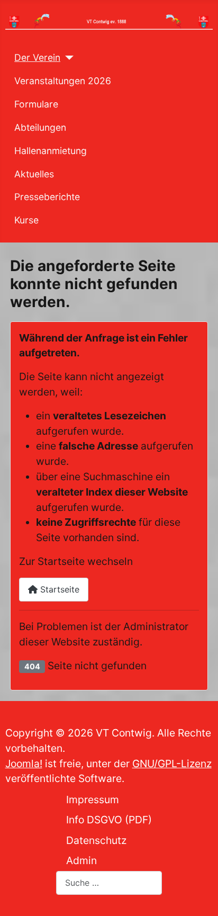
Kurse (26, 220)
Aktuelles (34, 173)
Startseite (58, 589)
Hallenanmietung (50, 150)
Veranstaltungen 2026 (62, 80)
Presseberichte (47, 196)
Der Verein (37, 57)
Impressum (92, 799)
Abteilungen (40, 127)
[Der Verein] (67, 58)
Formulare (36, 104)
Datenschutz (96, 840)
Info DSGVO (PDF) (109, 819)
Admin (81, 860)
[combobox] (109, 883)
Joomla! (23, 763)
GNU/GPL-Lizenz (172, 763)
